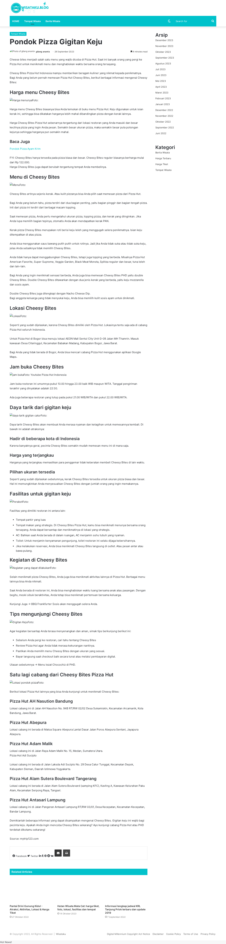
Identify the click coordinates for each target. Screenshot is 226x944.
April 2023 (161, 86)
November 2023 (164, 46)
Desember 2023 (164, 40)
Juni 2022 (160, 133)
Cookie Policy (173, 934)
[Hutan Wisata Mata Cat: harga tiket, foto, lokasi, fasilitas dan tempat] (78, 890)
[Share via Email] (58, 853)
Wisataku (61, 934)
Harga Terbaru (163, 158)
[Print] (66, 853)
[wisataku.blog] (29, 8)
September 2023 (164, 57)
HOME (15, 21)
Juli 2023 (160, 69)
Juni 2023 (160, 75)
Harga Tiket (161, 164)
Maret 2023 (161, 92)
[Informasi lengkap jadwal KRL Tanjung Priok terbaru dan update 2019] (126, 890)
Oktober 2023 (163, 51)
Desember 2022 (164, 110)
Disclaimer (158, 934)
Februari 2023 (163, 98)
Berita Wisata (53, 21)
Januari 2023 (162, 104)
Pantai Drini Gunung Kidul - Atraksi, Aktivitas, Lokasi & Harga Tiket (29, 909)
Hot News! (6, 942)
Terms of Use (190, 934)
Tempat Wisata (32, 21)
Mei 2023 (160, 81)
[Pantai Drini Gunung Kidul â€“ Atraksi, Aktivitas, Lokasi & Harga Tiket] (31, 890)
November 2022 (164, 115)
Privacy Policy (208, 934)
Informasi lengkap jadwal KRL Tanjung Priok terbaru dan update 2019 (125, 909)
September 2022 (164, 127)
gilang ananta (43, 51)
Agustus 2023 (163, 63)
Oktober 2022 (163, 121)
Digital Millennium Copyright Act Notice (128, 934)
